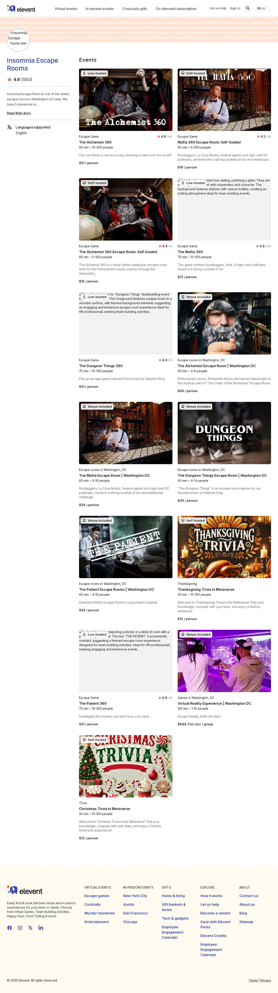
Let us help (218, 8)
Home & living (173, 896)
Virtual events (66, 9)
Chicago (130, 922)
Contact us (248, 896)
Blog (243, 913)
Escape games (96, 896)
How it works (211, 896)
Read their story (19, 113)
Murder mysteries (99, 913)
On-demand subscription (176, 9)
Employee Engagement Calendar (172, 932)
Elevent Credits (213, 936)
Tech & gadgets (175, 918)
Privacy (265, 980)
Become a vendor (215, 913)
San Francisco (135, 913)
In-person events (100, 9)
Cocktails (92, 904)
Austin (128, 904)
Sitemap (246, 922)
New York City (135, 896)
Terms (253, 980)
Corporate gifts (134, 9)
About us (247, 904)
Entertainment (96, 922)
